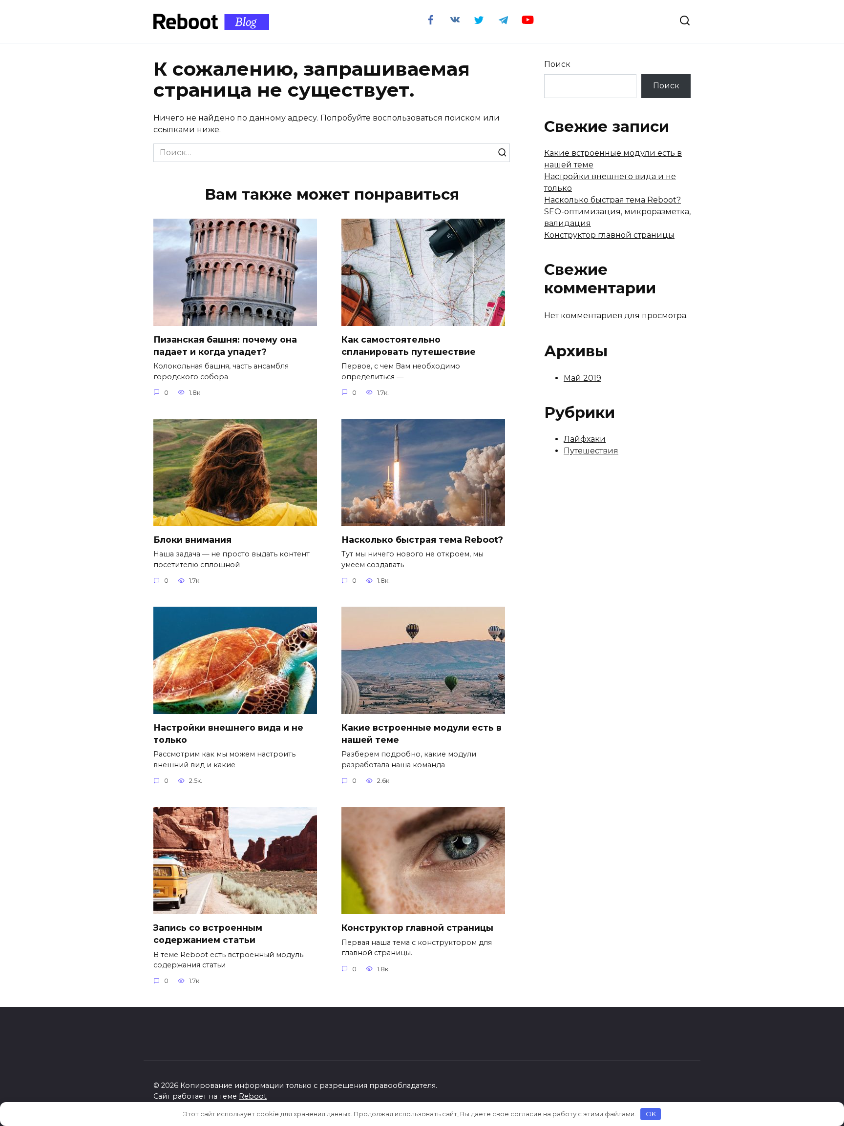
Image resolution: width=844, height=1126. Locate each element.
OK (651, 1114)
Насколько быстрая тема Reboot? (422, 539)
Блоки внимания (192, 539)
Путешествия (591, 450)
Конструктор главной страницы (417, 927)
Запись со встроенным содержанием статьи (207, 933)
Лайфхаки (585, 439)
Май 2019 (582, 378)
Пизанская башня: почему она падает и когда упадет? (225, 345)
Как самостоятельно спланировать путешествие (408, 345)
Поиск (557, 64)
